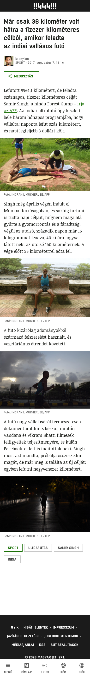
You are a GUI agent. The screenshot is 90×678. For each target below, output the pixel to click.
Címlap (26, 672)
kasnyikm (22, 59)
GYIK (14, 627)
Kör (63, 672)
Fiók (82, 672)
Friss (45, 672)
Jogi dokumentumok (61, 636)
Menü (8, 672)
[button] (13, 548)
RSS (42, 645)
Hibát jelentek (36, 627)
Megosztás (23, 76)
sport (20, 62)
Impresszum (63, 627)
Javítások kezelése (23, 636)
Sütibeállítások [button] (65, 645)
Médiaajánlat (23, 645)
